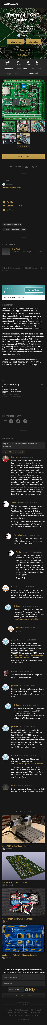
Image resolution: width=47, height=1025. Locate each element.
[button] (42, 4)
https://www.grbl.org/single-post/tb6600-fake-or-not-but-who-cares (27, 656)
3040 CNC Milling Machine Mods (15, 845)
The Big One (15, 502)
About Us (9, 1010)
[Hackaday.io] (10, 4)
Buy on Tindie (33, 290)
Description (8, 68)
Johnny (9, 848)
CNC (23, 229)
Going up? (24, 1004)
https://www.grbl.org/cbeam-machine (29, 763)
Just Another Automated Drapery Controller (19, 954)
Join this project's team (11, 187)
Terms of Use (11, 1013)
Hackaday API (35, 1013)
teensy (6, 229)
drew (12, 671)
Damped (9, 885)
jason (13, 785)
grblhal (15, 229)
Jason (8, 957)
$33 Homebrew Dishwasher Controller (17, 918)
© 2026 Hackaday (23, 1020)
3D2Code (14, 587)
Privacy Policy (23, 1013)
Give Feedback (36, 1010)
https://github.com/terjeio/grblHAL (26, 619)
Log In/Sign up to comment (14, 452)
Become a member (8, 972)
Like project (33, 42)
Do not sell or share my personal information (23, 1015)
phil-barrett (25, 35)
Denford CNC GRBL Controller (14, 882)
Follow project (15, 42)
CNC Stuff (16, 249)
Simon (8, 921)
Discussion (33, 73)
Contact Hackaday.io (21, 1010)
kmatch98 (14, 457)
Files (25, 68)
